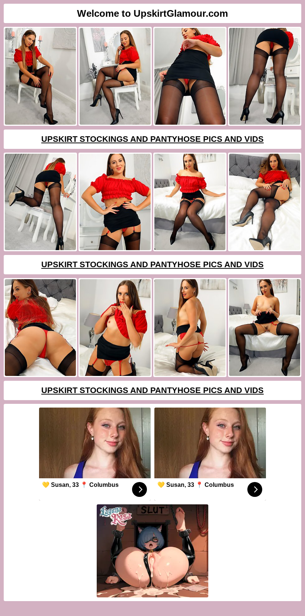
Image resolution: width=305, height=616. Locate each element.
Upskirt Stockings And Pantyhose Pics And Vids (152, 139)
